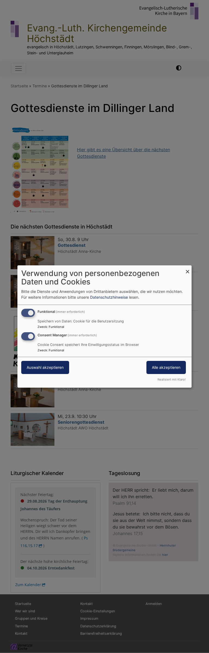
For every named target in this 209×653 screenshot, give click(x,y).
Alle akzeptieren (166, 367)
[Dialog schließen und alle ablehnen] (187, 268)
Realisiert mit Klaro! (172, 379)
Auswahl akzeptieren (45, 367)
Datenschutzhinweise (109, 297)
